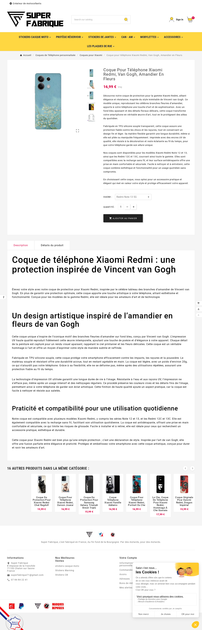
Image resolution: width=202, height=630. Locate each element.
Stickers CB (61, 575)
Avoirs (123, 574)
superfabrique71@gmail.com (27, 575)
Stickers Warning (64, 570)
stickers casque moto (67, 566)
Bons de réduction (129, 583)
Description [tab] (21, 245)
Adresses (124, 578)
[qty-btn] (133, 206)
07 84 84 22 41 (19, 579)
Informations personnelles (126, 564)
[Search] (126, 19)
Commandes (126, 570)
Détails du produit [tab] (52, 245)
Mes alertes (125, 587)
